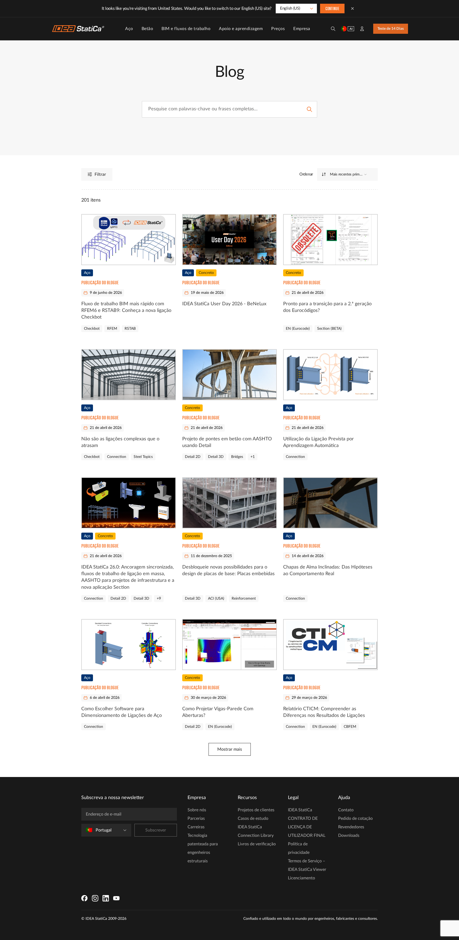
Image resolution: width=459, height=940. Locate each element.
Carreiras (196, 827)
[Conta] (362, 28)
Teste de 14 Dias (390, 29)
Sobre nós (197, 810)
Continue (332, 9)
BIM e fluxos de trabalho (186, 29)
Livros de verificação (257, 844)
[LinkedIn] (106, 898)
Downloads (348, 835)
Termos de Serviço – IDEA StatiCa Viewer (307, 865)
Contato (346, 810)
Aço (129, 29)
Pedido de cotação (355, 818)
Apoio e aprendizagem (241, 29)
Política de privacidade (298, 848)
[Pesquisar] (333, 29)
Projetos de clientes (256, 810)
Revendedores (351, 827)
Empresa (301, 29)
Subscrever (155, 830)
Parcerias (196, 818)
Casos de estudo (253, 818)
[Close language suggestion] (352, 8)
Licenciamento (301, 878)
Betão (147, 29)
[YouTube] (116, 898)
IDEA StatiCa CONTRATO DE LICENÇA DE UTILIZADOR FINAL (306, 823)
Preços (278, 29)
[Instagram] (95, 898)
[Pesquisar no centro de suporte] (309, 109)
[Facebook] (84, 898)
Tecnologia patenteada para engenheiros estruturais (203, 848)
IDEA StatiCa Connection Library (256, 831)
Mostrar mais (229, 749)
